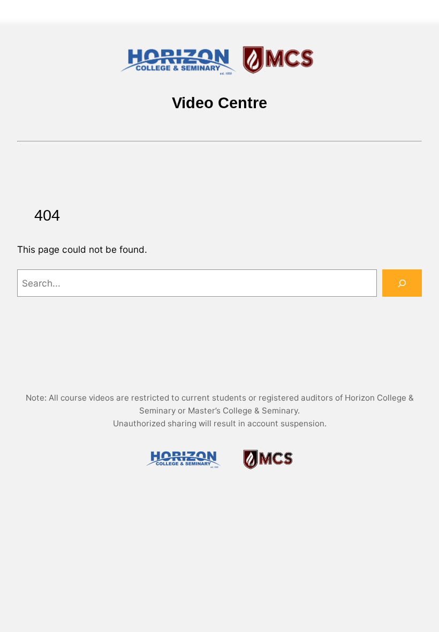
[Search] (402, 283)
